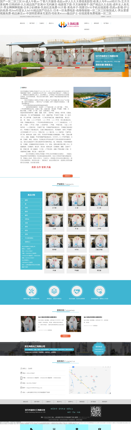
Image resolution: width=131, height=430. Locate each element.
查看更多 (50, 330)
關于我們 (32, 23)
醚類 (26, 215)
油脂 (26, 223)
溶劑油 (27, 219)
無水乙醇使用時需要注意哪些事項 (47, 317)
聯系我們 (86, 29)
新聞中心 (86, 23)
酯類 (26, 211)
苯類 (26, 234)
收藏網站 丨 (104, 16)
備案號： (77, 417)
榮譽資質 (96, 23)
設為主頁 (109, 16)
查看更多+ (68, 176)
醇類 (26, 230)
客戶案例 (106, 23)
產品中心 (51, 23)
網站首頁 (22, 23)
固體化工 (27, 242)
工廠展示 (41, 23)
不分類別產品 (29, 238)
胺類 (26, 226)
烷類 (26, 207)
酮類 (26, 200)
